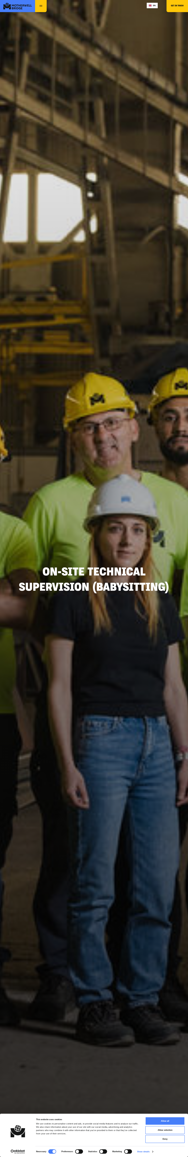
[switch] (79, 1151)
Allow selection (165, 1130)
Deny (165, 1139)
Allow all (165, 1121)
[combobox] (152, 5)
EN (154, 5)
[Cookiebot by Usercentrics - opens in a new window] (18, 1152)
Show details (143, 1151)
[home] (17, 6)
